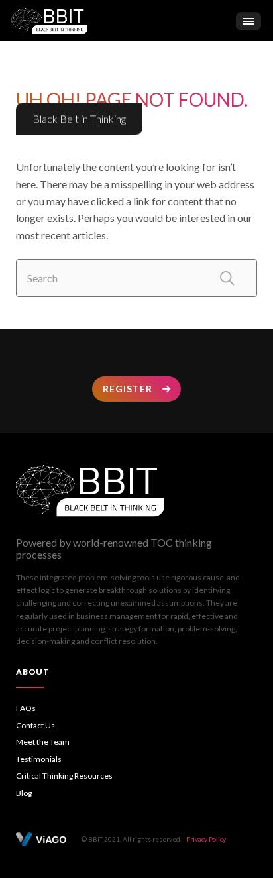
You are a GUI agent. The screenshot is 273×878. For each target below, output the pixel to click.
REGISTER (127, 388)
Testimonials (39, 759)
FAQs (26, 708)
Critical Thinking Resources (64, 776)
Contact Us (35, 725)
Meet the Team (43, 742)
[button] (248, 21)
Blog (24, 793)
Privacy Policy (206, 839)
